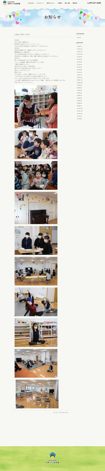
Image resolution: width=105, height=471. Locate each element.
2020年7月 (79, 90)
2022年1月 (79, 46)
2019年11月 (79, 111)
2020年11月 (79, 80)
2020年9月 (79, 85)
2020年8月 (79, 87)
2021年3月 (79, 69)
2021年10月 (79, 54)
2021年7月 (79, 59)
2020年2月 (79, 103)
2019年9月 (79, 116)
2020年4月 (79, 98)
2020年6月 (79, 92)
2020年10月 (79, 82)
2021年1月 (79, 74)
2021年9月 (79, 56)
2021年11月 (79, 51)
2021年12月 (79, 49)
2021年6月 (79, 61)
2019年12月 (79, 108)
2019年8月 (79, 118)
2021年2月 (79, 72)
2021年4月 (79, 67)
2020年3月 (79, 100)
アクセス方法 (64, 438)
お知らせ (79, 37)
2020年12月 (79, 77)
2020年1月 (79, 105)
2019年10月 (79, 113)
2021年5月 (79, 64)
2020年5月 (79, 95)
